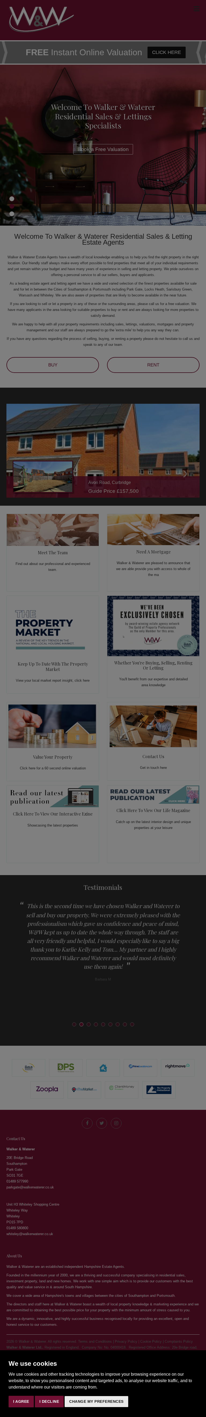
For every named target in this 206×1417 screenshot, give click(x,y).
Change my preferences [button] (96, 1401)
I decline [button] (49, 1401)
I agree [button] (21, 1401)
